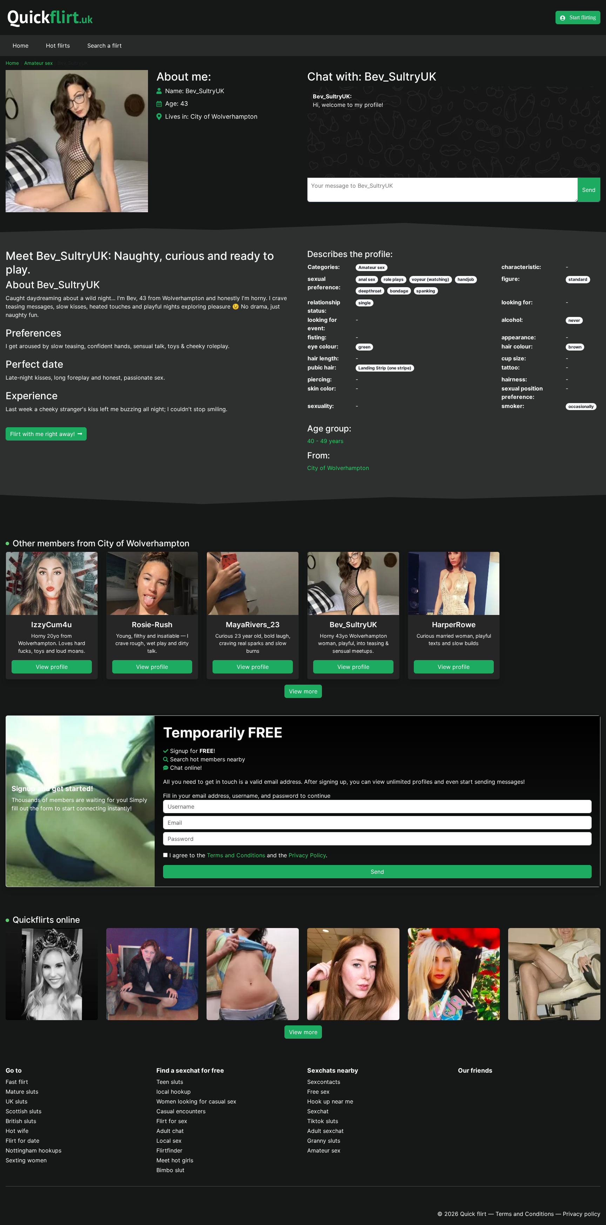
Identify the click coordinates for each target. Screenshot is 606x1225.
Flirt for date (22, 1140)
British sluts (21, 1120)
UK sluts (16, 1101)
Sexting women (26, 1160)
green (364, 346)
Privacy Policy (307, 855)
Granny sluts (323, 1140)
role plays (394, 279)
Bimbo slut (170, 1170)
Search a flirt (104, 45)
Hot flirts (58, 45)
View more (303, 691)
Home (20, 45)
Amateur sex (38, 63)
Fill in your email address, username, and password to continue (246, 795)
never (574, 320)
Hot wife (17, 1130)
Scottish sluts (23, 1111)
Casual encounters (181, 1111)
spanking (425, 290)
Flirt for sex (171, 1120)
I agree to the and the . (247, 855)
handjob (466, 279)
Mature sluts (22, 1091)
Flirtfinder (169, 1150)
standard (577, 279)
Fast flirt (17, 1081)
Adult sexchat (325, 1130)
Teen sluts (169, 1081)
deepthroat (370, 290)
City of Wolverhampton (338, 467)
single (364, 302)
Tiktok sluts (322, 1120)
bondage (399, 290)
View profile (52, 666)
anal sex (366, 279)
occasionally (581, 406)
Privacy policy (581, 1213)
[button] (77, 141)
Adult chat (170, 1130)
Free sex (318, 1091)
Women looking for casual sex (196, 1101)
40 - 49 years (325, 440)
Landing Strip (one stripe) (384, 368)
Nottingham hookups (33, 1150)
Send (377, 871)
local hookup (173, 1091)
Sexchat (318, 1111)
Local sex (169, 1140)
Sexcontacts (323, 1081)
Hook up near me (330, 1101)
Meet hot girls (174, 1160)
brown (574, 346)
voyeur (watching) (430, 279)
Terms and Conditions (236, 855)
